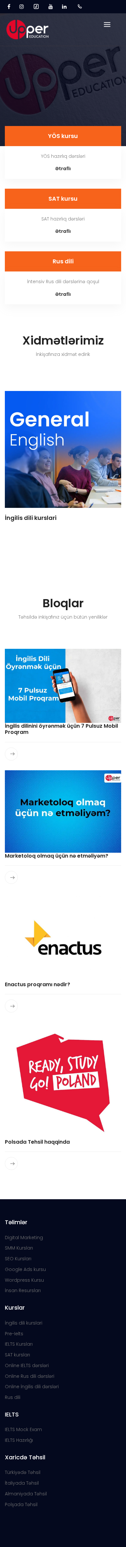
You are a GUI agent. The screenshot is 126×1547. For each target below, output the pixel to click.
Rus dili (63, 261)
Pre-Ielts (14, 1333)
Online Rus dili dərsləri (29, 1376)
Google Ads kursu (25, 1269)
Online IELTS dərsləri (27, 1365)
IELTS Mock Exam (23, 1429)
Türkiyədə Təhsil (22, 1472)
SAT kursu (63, 199)
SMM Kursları (19, 1248)
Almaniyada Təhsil (26, 1493)
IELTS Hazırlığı (19, 1440)
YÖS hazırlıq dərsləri (63, 156)
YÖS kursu (63, 136)
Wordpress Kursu (24, 1280)
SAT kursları (17, 1355)
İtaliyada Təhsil (22, 1483)
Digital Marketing (24, 1237)
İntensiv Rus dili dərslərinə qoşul (63, 281)
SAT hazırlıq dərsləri (63, 219)
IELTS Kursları (19, 1344)
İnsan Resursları (23, 1290)
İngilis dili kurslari (23, 1323)
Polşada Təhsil (21, 1504)
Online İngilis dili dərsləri (32, 1386)
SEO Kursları (18, 1258)
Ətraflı (63, 168)
